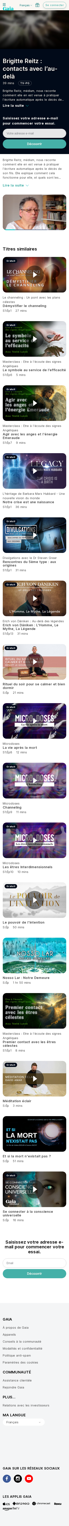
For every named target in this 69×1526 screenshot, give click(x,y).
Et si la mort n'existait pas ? (27, 1156)
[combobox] (24, 1422)
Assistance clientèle (17, 1380)
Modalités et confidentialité (23, 1348)
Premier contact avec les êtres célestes (29, 1044)
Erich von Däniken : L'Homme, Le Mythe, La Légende (31, 627)
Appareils (9, 1334)
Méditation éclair (17, 1101)
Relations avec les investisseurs (26, 1405)
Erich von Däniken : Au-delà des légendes (33, 621)
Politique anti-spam (17, 1355)
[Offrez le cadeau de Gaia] (37, 5)
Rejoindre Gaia (13, 1387)
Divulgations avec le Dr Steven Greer (30, 558)
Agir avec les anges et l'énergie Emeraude (30, 436)
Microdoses (11, 743)
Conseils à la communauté (22, 1341)
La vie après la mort (20, 748)
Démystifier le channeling (24, 306)
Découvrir (34, 144)
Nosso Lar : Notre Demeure (26, 978)
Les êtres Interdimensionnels (28, 867)
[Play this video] (34, 275)
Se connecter (54, 5)
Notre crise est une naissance (28, 502)
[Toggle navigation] (4, 5)
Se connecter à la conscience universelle (28, 1213)
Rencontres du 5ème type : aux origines (29, 563)
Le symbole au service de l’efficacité (34, 370)
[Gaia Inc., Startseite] (8, 9)
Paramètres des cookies (20, 1362)
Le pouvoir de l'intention (24, 922)
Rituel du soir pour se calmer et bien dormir (34, 686)
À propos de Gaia (16, 1327)
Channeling (12, 807)
